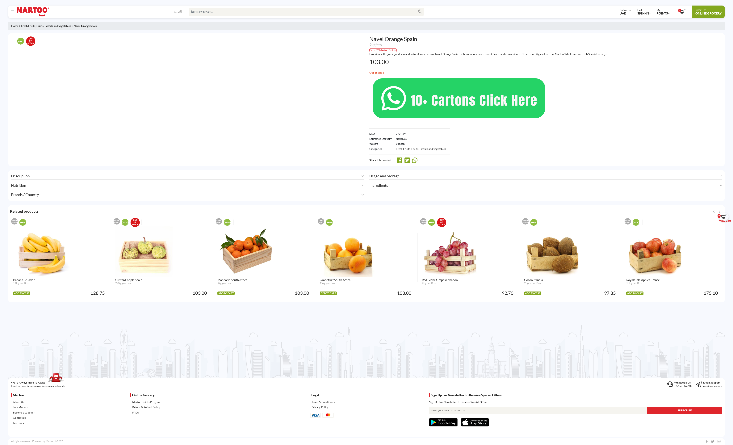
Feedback (18, 423)
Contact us (19, 417)
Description (20, 176)
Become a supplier (24, 412)
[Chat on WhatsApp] (459, 97)
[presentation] (719, 211)
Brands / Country (25, 195)
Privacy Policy (320, 407)
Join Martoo (20, 407)
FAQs (135, 412)
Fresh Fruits (28, 25)
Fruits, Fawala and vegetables (53, 25)
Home (14, 25)
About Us (18, 402)
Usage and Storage (384, 176)
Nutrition (18, 185)
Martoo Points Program (146, 402)
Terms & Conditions (323, 402)
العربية (177, 11)
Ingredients (378, 185)
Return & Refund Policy (146, 407)
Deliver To (625, 12)
